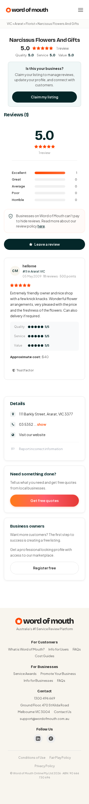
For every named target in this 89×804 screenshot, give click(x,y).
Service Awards (25, 674)
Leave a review (47, 244)
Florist (30, 24)
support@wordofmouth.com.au (44, 719)
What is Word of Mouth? (26, 649)
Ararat (19, 24)
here (41, 226)
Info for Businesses (38, 681)
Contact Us (62, 712)
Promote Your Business (58, 674)
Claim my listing (44, 97)
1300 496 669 (44, 698)
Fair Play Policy (60, 757)
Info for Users (58, 649)
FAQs (77, 649)
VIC (9, 24)
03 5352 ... (32, 424)
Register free (44, 568)
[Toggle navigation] (80, 9)
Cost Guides (44, 656)
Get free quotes (44, 500)
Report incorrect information (41, 449)
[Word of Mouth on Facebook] (50, 738)
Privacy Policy (45, 766)
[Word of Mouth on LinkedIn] (38, 738)
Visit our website (32, 434)
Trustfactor (25, 370)
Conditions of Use (31, 757)
